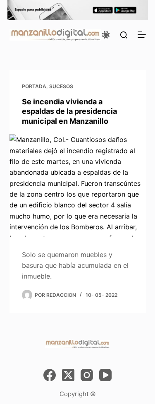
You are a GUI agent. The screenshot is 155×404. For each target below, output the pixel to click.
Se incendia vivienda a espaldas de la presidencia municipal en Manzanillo (69, 111)
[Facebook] (49, 375)
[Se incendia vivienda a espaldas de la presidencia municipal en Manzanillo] (78, 185)
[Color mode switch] (106, 35)
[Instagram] (87, 375)
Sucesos (61, 86)
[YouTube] (105, 375)
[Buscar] (123, 34)
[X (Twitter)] (68, 375)
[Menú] (142, 35)
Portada (34, 86)
